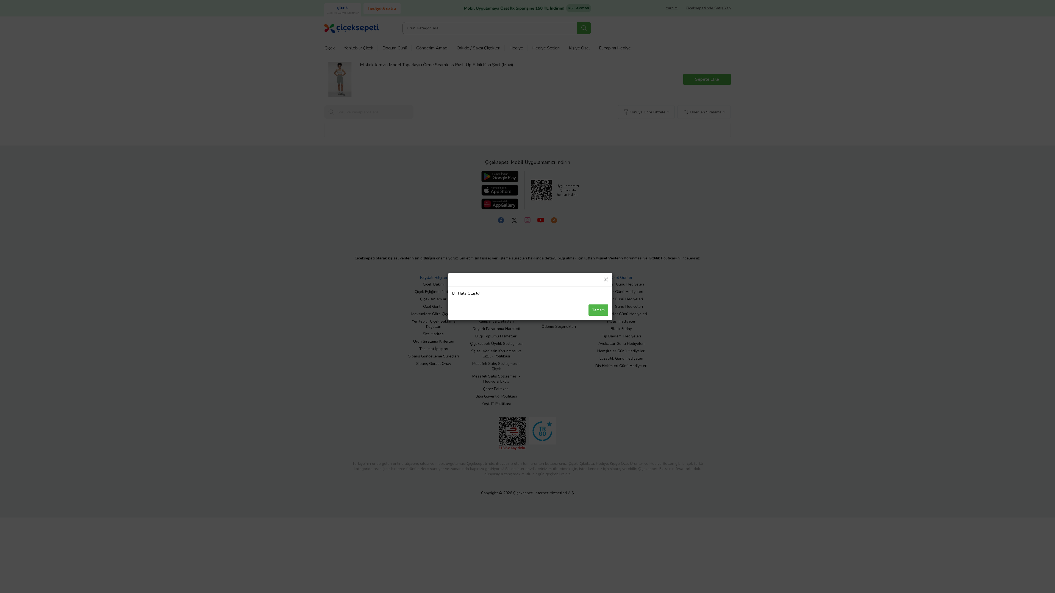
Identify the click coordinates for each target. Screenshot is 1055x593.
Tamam (598, 310)
